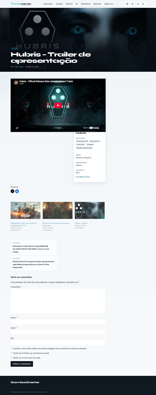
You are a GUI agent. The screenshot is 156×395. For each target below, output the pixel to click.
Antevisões (48, 4)
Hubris (81, 133)
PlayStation (85, 4)
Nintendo (97, 4)
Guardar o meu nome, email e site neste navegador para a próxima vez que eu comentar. (50, 348)
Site (12, 338)
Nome (14, 318)
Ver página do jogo (83, 177)
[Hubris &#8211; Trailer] (90, 210)
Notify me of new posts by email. (27, 358)
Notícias (69, 4)
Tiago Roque (18, 67)
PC (77, 4)
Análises (59, 4)
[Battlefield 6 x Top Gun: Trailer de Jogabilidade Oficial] (25, 210)
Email (14, 328)
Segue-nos (108, 4)
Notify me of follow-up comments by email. (31, 353)
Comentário (16, 287)
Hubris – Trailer (81, 223)
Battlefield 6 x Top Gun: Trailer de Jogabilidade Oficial (24, 224)
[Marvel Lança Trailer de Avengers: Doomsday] (58, 210)
